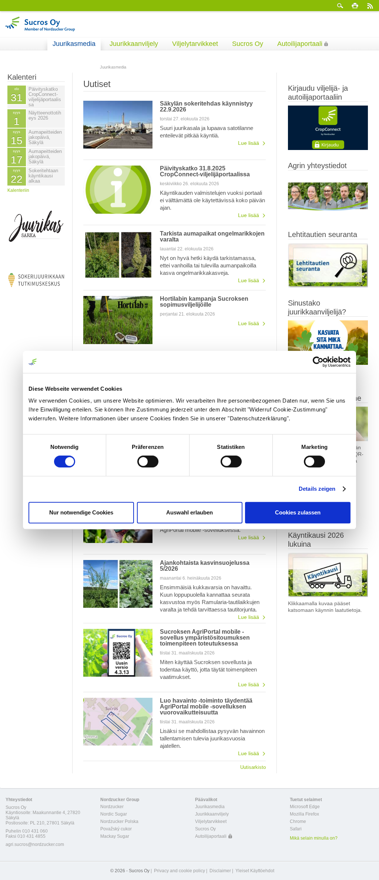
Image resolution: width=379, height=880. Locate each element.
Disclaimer (220, 870)
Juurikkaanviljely (134, 43)
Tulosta (354, 5)
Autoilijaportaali (299, 43)
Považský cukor (116, 828)
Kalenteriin (18, 190)
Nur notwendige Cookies (81, 512)
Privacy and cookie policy (179, 870)
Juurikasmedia (74, 43)
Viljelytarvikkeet (195, 43)
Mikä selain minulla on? (314, 838)
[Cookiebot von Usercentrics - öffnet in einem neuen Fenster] (318, 361)
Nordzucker (112, 806)
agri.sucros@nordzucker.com (35, 844)
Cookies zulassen (298, 512)
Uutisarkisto (253, 767)
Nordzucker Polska (119, 821)
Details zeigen (317, 489)
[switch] (147, 461)
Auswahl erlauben (189, 512)
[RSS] (369, 5)
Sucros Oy (247, 43)
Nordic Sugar (113, 814)
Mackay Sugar (114, 836)
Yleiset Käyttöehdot (254, 870)
